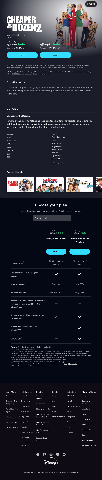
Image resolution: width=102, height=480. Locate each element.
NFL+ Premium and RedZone (42, 431)
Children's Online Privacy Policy (11, 402)
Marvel (53, 406)
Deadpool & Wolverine (86, 402)
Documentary (71, 422)
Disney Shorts (71, 417)
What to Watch (25, 411)
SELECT (22, 55)
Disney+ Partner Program (26, 444)
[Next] (97, 184)
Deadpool (85, 396)
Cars (83, 435)
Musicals (69, 401)
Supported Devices (27, 422)
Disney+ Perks (25, 401)
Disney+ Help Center (70, 364)
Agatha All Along (87, 440)
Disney (53, 396)
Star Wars (54, 411)
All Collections (71, 396)
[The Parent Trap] (79, 184)
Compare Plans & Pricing (41, 439)
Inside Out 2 (86, 409)
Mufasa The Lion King (89, 445)
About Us (24, 427)
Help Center (25, 417)
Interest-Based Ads (12, 427)
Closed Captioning (27, 432)
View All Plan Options (16, 82)
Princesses (70, 432)
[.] (37, 454)
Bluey (83, 425)
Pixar (53, 401)
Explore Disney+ (26, 396)
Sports (69, 411)
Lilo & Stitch (86, 419)
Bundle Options (41, 404)
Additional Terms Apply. (44, 74)
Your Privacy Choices (12, 422)
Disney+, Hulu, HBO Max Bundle (42, 423)
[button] (28, 392)
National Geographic (58, 417)
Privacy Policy (10, 396)
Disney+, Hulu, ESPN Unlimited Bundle (43, 415)
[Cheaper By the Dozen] (20, 184)
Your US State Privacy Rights (12, 410)
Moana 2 (84, 414)
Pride (68, 427)
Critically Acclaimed (73, 406)
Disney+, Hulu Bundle (43, 409)
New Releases (25, 406)
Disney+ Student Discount (41, 397)
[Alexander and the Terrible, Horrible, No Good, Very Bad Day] (50, 184)
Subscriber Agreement (13, 417)
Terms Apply (15, 347)
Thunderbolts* (86, 430)
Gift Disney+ (25, 437)
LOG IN (91, 4)
